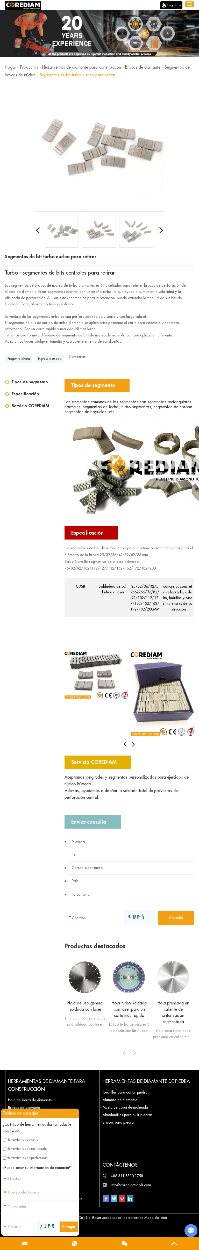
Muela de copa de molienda (125, 1107)
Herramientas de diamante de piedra (146, 1081)
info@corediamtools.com (131, 1185)
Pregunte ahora (19, 358)
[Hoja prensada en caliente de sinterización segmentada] (173, 977)
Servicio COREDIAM (30, 406)
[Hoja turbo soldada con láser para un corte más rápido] (129, 977)
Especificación (25, 394)
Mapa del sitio (155, 1217)
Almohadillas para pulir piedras (127, 1115)
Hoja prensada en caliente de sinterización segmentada (173, 1012)
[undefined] (99, 146)
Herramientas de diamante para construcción (81, 67)
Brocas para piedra (118, 1122)
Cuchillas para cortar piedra (125, 1092)
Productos (29, 67)
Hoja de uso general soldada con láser (85, 1006)
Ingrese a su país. (50, 358)
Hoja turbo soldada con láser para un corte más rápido (129, 1009)
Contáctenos (120, 1165)
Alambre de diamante (120, 1100)
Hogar (10, 67)
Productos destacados (95, 946)
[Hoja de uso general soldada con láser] (85, 977)
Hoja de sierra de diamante (30, 1100)
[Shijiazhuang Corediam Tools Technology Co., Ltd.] (23, 5)
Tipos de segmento (30, 382)
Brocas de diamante (142, 67)
